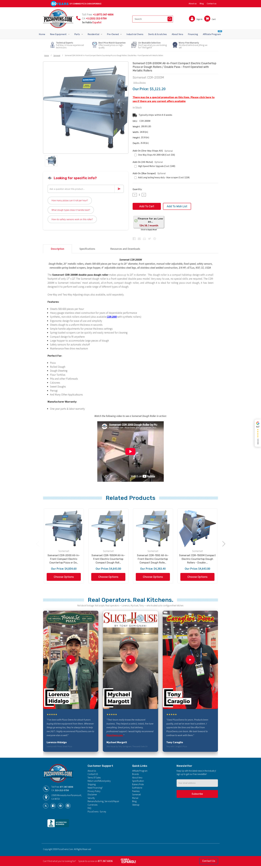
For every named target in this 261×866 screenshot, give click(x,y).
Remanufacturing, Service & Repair (103, 801)
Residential (93, 34)
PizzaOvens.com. (114, 735)
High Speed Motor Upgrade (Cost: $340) (156, 166)
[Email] (139, 239)
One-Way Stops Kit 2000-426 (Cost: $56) (156, 154)
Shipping (92, 784)
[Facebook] (134, 239)
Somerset (136, 794)
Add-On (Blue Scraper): (149, 173)
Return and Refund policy (99, 781)
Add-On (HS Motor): (148, 162)
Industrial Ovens (134, 34)
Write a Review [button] (139, 82)
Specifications (87, 249)
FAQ (89, 808)
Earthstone (137, 787)
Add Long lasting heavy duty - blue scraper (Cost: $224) (164, 177)
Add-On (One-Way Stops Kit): (153, 150)
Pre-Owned (113, 34)
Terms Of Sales (94, 777)
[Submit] (170, 19)
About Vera (177, 34)
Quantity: (137, 189)
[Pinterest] (154, 239)
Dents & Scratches (157, 34)
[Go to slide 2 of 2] (37, 543)
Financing (193, 34)
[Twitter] (149, 239)
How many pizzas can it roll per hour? (70, 200)
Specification (138, 781)
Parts (77, 34)
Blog (202, 3)
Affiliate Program (212, 33)
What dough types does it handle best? (71, 210)
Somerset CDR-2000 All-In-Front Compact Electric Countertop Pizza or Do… (64, 559)
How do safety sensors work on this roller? (72, 219)
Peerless (136, 791)
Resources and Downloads (125, 249)
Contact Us (208, 861)
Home (42, 34)
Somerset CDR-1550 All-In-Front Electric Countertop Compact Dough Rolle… (153, 559)
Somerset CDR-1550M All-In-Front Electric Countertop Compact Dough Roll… (108, 559)
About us (193, 3)
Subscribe (197, 793)
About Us (92, 770)
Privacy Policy (94, 791)
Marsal (135, 798)
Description (57, 249)
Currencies (92, 804)
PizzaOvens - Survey (97, 811)
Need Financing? (95, 787)
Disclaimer (92, 794)
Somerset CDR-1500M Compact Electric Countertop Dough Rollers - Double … (197, 559)
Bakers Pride (138, 784)
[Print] (144, 239)
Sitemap (135, 804)
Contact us (211, 3)
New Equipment (58, 34)
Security (91, 798)
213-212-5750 (62, 790)
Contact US (93, 774)
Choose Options (64, 577)
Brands (135, 774)
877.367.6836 (66, 787)
